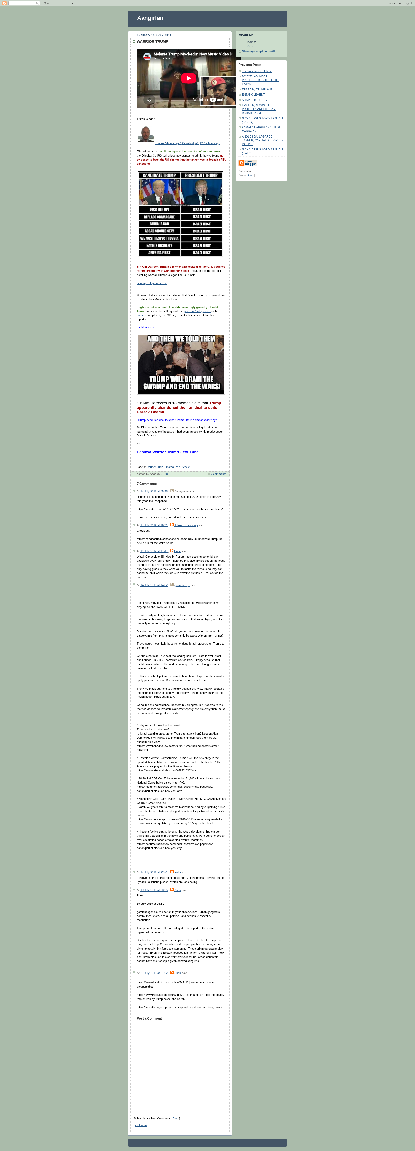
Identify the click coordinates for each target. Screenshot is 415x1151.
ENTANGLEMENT (253, 94)
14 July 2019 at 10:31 (154, 525)
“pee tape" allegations (197, 311)
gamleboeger (182, 585)
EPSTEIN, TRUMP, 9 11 (257, 89)
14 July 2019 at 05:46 (154, 491)
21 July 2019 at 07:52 (154, 973)
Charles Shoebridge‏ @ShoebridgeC (177, 143)
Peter (177, 551)
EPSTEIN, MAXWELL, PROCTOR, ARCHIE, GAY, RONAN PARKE (259, 109)
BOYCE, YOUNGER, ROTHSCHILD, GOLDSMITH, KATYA (260, 80)
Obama (169, 467)
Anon (177, 890)
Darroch (151, 467)
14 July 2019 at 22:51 (154, 872)
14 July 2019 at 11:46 (154, 551)
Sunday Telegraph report (152, 283)
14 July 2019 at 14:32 (154, 585)
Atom (175, 1118)
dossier (141, 315)
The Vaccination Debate (257, 71)
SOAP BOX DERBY (254, 100)
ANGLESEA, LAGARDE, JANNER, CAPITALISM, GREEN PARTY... (262, 140)
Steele (186, 467)
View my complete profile (259, 51)
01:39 (164, 474)
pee (178, 467)
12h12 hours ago (210, 143)
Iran (160, 467)
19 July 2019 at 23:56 (154, 890)
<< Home (141, 1125)
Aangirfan (150, 18)
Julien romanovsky (186, 525)
